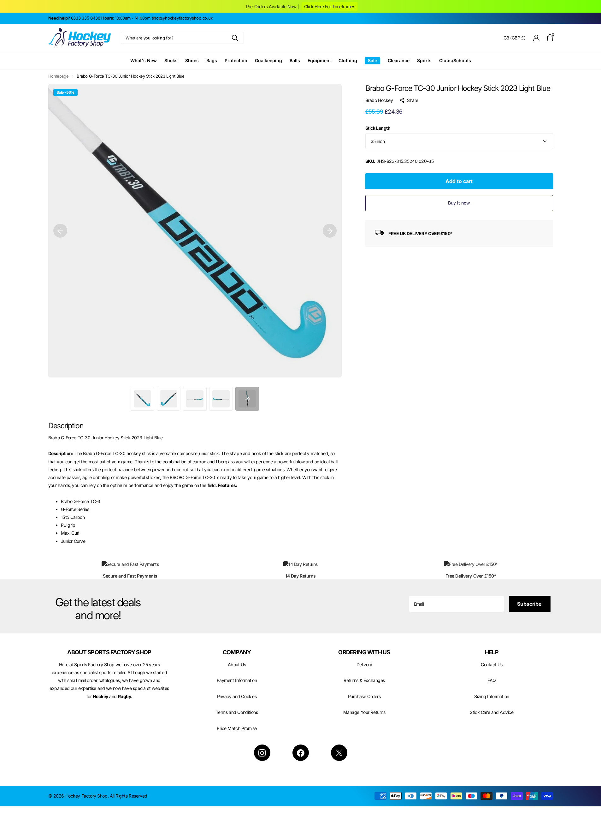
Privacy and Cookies (237, 696)
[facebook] (300, 753)
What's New (143, 60)
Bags (211, 60)
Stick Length (378, 128)
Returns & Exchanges (364, 680)
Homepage (58, 76)
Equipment (319, 60)
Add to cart (459, 181)
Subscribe (530, 604)
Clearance (399, 60)
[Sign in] (536, 38)
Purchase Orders (364, 696)
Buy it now (459, 202)
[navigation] (60, 230)
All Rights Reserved (128, 795)
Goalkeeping (268, 60)
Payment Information (237, 680)
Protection (236, 60)
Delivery (364, 664)
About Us (237, 664)
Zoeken (235, 38)
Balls (295, 60)
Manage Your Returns (364, 712)
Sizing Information (491, 696)
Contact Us (492, 664)
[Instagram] (262, 753)
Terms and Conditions (237, 712)
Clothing (348, 60)
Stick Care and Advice (491, 712)
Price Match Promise (237, 728)
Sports (424, 60)
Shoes (192, 60)
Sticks (171, 60)
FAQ (491, 680)
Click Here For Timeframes (329, 6)
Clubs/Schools (455, 60)
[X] (339, 753)
